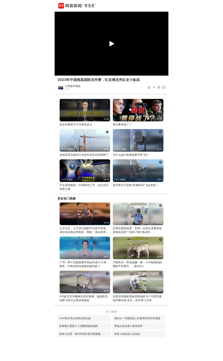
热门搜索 (111, 311)
